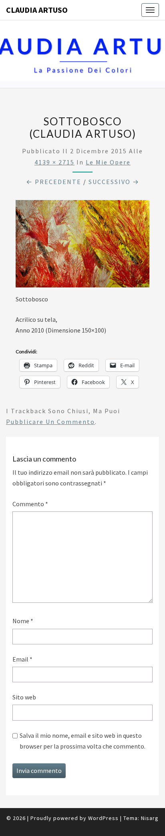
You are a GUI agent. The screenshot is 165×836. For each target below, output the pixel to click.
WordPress (103, 818)
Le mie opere (108, 162)
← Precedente (53, 182)
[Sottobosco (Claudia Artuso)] (82, 246)
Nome (22, 621)
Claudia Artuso (37, 10)
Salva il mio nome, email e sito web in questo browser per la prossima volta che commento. (82, 740)
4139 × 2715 (54, 162)
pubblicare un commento (50, 422)
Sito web (24, 697)
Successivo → (114, 182)
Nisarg (150, 818)
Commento (30, 504)
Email (22, 659)
